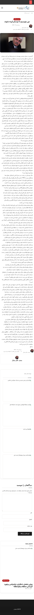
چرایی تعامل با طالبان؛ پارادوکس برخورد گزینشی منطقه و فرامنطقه (18, 585)
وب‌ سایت (29, 526)
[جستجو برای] (32, 8)
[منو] (2, 8)
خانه (32, 13)
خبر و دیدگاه (26, 13)
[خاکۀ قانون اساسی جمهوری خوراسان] (17, 415)
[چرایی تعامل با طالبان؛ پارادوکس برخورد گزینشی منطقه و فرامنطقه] (17, 466)
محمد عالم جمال (25, 27)
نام (31, 513)
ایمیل (30, 519)
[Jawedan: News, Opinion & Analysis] (23, 8)
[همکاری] (17, 391)
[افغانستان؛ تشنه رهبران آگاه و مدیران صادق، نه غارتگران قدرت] (17, 440)
